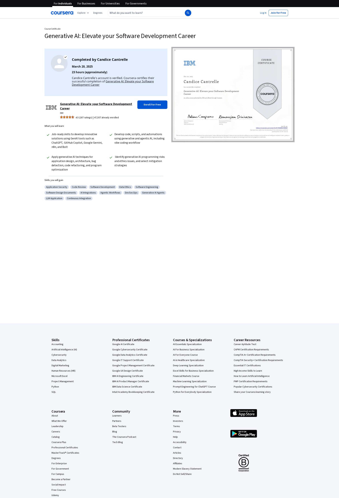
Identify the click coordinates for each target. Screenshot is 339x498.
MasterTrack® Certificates (65, 453)
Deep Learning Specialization (188, 365)
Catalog (56, 437)
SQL (54, 392)
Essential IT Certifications (247, 365)
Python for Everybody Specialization (192, 392)
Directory (178, 458)
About (55, 416)
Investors (178, 421)
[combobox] (142, 13)
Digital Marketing (60, 365)
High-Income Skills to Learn (248, 371)
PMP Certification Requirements (250, 381)
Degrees (56, 458)
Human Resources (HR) (63, 371)
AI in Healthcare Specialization (189, 360)
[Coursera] (62, 13)
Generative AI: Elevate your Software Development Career (113, 83)
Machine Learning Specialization (190, 381)
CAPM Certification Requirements (251, 349)
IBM (61, 113)
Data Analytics (59, 360)
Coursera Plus (59, 442)
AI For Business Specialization (188, 349)
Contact (177, 447)
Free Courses (59, 490)
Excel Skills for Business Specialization (193, 371)
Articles (177, 453)
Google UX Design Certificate (127, 371)
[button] (98, 13)
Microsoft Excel (59, 376)
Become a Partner (61, 479)
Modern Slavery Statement (187, 469)
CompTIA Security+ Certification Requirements (258, 360)
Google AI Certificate (123, 344)
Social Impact (59, 485)
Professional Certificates (65, 447)
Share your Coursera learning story (252, 392)
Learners (117, 416)
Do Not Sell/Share (182, 474)
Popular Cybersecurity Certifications (253, 387)
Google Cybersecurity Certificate (129, 349)
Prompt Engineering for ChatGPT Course (194, 387)
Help (175, 437)
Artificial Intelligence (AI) (64, 349)
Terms (176, 426)
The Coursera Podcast (124, 437)
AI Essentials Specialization (187, 344)
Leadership (57, 426)
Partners (116, 421)
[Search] (188, 13)
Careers (56, 431)
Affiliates (177, 463)
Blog (114, 431)
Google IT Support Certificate (128, 360)
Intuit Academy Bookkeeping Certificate (133, 392)
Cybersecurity (59, 355)
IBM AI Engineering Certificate (127, 376)
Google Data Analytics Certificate (129, 355)
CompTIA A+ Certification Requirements (255, 355)
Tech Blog (117, 442)
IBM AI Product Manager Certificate (130, 381)
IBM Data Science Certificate (127, 387)
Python (55, 387)
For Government (60, 469)
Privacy (177, 431)
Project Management (63, 381)
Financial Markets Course (186, 376)
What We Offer (59, 421)
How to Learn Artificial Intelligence (252, 376)
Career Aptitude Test (245, 344)
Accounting (57, 344)
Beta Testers (119, 426)
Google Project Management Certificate (133, 365)
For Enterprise (59, 463)
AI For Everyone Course (185, 355)
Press (176, 416)
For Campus (58, 474)
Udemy (55, 495)
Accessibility (179, 442)
